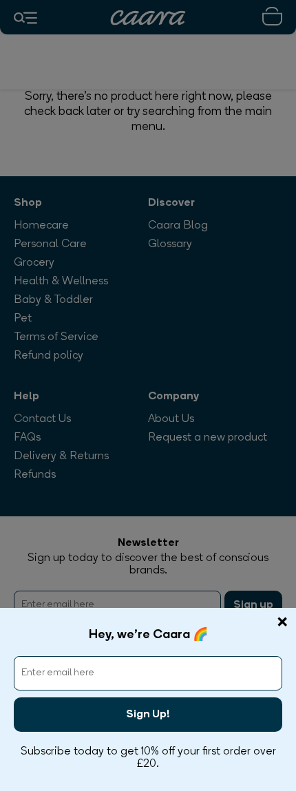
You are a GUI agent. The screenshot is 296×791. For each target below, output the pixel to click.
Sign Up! (148, 714)
